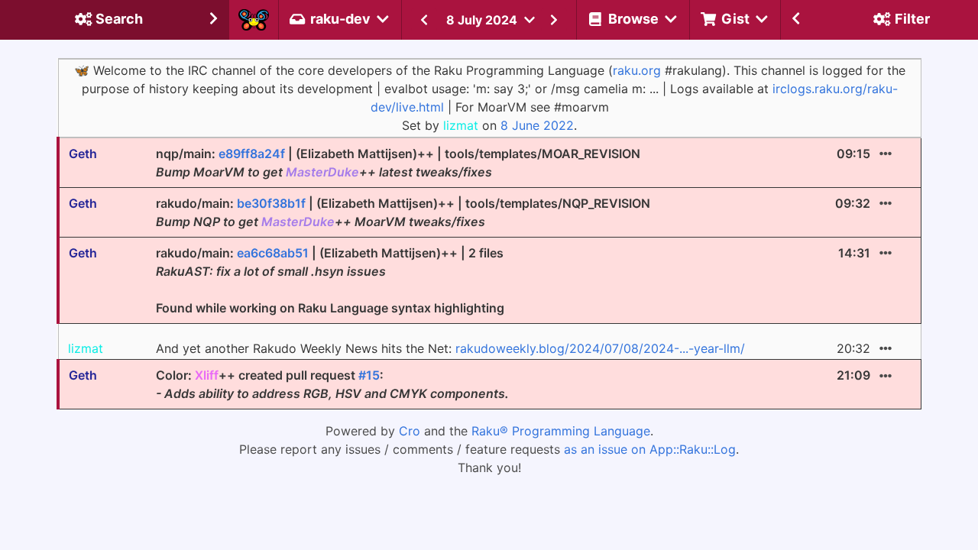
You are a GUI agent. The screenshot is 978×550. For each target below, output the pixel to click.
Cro (409, 430)
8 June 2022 (537, 125)
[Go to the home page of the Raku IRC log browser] (253, 20)
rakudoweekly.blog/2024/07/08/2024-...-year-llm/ (600, 348)
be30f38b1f (271, 203)
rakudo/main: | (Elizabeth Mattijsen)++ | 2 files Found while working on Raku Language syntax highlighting (330, 280)
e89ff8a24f (252, 153)
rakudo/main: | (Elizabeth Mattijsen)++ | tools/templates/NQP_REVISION (403, 212)
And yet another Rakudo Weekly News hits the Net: (450, 348)
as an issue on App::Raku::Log (650, 449)
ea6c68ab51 (273, 252)
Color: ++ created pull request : (332, 384)
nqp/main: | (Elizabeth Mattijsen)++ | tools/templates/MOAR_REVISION (398, 163)
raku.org (637, 70)
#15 (369, 375)
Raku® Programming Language (560, 430)
